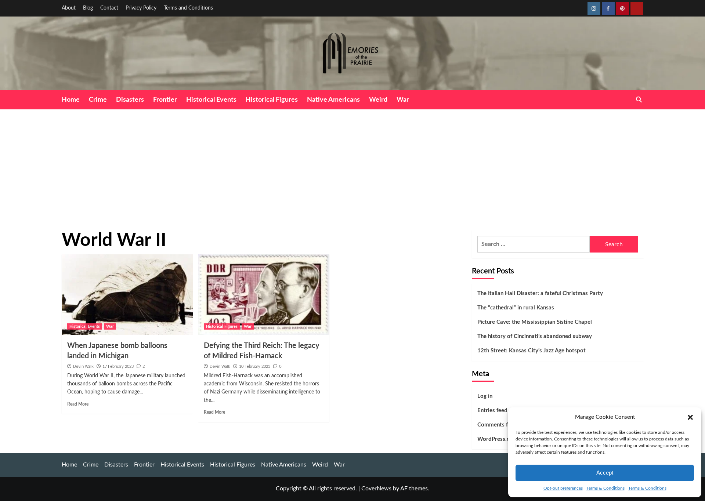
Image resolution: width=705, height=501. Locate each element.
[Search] (639, 99)
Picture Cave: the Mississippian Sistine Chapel (534, 322)
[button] (690, 417)
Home (71, 100)
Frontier (165, 100)
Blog (88, 8)
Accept (604, 472)
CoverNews (376, 488)
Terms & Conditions (605, 488)
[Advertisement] (352, 164)
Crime (98, 100)
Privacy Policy (141, 8)
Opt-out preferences (563, 488)
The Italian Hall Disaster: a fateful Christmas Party (540, 293)
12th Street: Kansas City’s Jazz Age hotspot (531, 350)
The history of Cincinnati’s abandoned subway (534, 336)
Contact (109, 8)
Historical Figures (272, 100)
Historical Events (211, 100)
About (69, 8)
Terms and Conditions (188, 8)
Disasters (130, 100)
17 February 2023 (118, 366)
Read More (77, 404)
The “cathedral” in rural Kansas (515, 308)
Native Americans (333, 100)
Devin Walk (83, 366)
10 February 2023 (254, 366)
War (403, 100)
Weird (378, 100)
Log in (484, 396)
